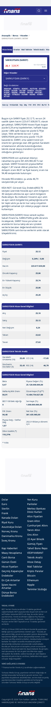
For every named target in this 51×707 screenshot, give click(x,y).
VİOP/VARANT (35, 552)
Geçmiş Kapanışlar (12, 571)
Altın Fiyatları (35, 516)
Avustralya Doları (12, 526)
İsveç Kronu (8, 540)
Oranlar (16, 49)
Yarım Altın (33, 530)
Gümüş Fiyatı (35, 543)
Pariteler (32, 504)
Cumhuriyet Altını (37, 525)
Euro (4, 504)
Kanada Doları (10, 517)
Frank (5, 513)
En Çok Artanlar (11, 580)
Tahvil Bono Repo (37, 548)
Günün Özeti (9, 562)
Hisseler (24, 35)
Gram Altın (33, 521)
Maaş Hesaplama (12, 552)
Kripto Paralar (35, 571)
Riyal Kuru (7, 522)
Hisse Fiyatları (10, 566)
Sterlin (5, 508)
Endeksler (7, 575)
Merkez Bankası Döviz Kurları (36, 510)
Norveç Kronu (10, 531)
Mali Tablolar (26, 49)
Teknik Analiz (39, 49)
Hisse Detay (7, 49)
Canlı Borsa (8, 557)
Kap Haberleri (10, 548)
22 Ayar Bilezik (35, 539)
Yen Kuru (32, 499)
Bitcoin (31, 575)
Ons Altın (32, 534)
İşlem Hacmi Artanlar (9, 586)
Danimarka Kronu (12, 536)
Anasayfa (6, 35)
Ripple (31, 584)
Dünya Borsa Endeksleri (9, 594)
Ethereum (33, 580)
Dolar (5, 499)
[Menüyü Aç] (45, 10)
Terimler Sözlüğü (37, 589)
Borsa (15, 35)
